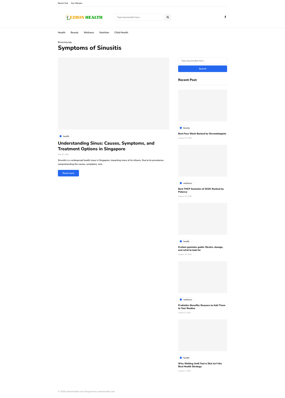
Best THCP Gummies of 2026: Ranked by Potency (201, 190)
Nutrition (104, 32)
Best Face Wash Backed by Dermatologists (202, 133)
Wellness (89, 32)
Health (61, 32)
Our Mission (76, 3)
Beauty (74, 32)
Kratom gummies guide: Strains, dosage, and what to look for (200, 248)
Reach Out (63, 3)
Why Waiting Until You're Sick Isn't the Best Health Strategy (200, 365)
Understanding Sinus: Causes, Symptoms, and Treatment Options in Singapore (106, 146)
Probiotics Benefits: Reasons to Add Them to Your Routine (201, 307)
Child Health (121, 32)
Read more (68, 173)
